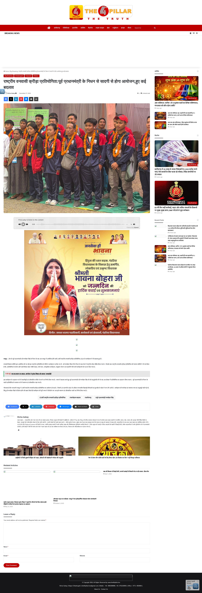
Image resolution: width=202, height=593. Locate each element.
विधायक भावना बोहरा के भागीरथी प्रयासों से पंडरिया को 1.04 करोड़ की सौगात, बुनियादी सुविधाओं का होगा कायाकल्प (183, 228)
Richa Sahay (11, 93)
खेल (108, 27)
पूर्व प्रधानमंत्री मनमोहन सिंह (105, 397)
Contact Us (104, 589)
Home (7, 71)
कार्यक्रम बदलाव (76, 397)
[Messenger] (26, 99)
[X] (11, 99)
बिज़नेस (90, 27)
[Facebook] (6, 99)
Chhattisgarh (19, 76)
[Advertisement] (101, 51)
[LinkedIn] (16, 99)
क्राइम (123, 27)
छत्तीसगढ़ (57, 27)
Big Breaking (14, 71)
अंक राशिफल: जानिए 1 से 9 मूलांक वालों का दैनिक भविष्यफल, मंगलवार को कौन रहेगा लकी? (176, 104)
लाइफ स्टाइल (100, 27)
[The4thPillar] (101, 12)
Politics (36, 76)
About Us (97, 589)
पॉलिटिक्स (66, 27)
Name (6, 547)
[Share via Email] (31, 99)
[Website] (18, 430)
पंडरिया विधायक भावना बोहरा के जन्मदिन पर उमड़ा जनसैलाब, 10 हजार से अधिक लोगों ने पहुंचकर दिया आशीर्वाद (181, 267)
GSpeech (136, 227)
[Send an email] (16, 93)
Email (6, 556)
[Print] (36, 99)
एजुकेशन (115, 27)
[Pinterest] (21, 99)
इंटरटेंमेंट (75, 27)
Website (82, 556)
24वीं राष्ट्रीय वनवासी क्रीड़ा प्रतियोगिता (53, 397)
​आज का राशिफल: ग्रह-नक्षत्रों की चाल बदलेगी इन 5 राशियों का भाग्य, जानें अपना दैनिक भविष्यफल (181, 114)
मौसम (129, 27)
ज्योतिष (83, 27)
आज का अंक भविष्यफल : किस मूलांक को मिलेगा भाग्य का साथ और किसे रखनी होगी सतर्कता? (182, 123)
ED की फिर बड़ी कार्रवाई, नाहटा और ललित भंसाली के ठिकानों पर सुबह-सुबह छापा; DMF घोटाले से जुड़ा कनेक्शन (176, 209)
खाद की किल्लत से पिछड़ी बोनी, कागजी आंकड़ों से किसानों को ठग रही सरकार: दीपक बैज (126, 471)
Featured (28, 76)
